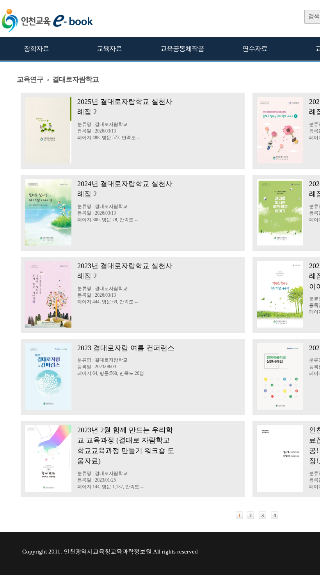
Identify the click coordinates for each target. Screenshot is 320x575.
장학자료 (36, 48)
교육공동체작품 (182, 48)
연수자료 (254, 48)
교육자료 (109, 48)
